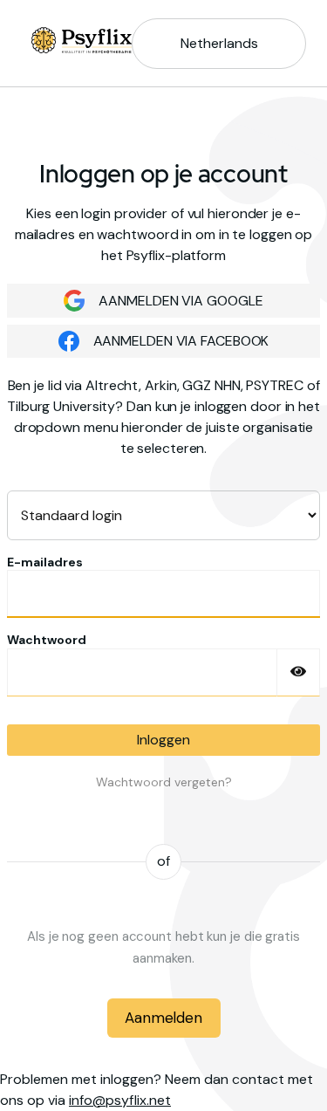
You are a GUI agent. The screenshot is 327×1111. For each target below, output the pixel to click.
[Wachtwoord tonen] (298, 672)
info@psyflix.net (120, 1100)
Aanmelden (163, 1017)
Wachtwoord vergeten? (164, 782)
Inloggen (163, 739)
